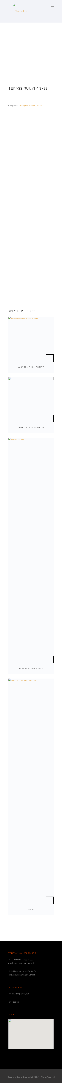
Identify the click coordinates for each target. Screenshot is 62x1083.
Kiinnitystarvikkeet (27, 105)
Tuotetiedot (17, 135)
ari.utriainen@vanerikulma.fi (21, 963)
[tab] (30, 121)
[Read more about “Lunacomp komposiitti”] (50, 358)
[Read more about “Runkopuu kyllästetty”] (50, 418)
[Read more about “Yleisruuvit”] (50, 900)
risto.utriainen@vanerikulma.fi (21, 975)
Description (14, 121)
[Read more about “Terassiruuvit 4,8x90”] (50, 659)
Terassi (39, 105)
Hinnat (14, 129)
